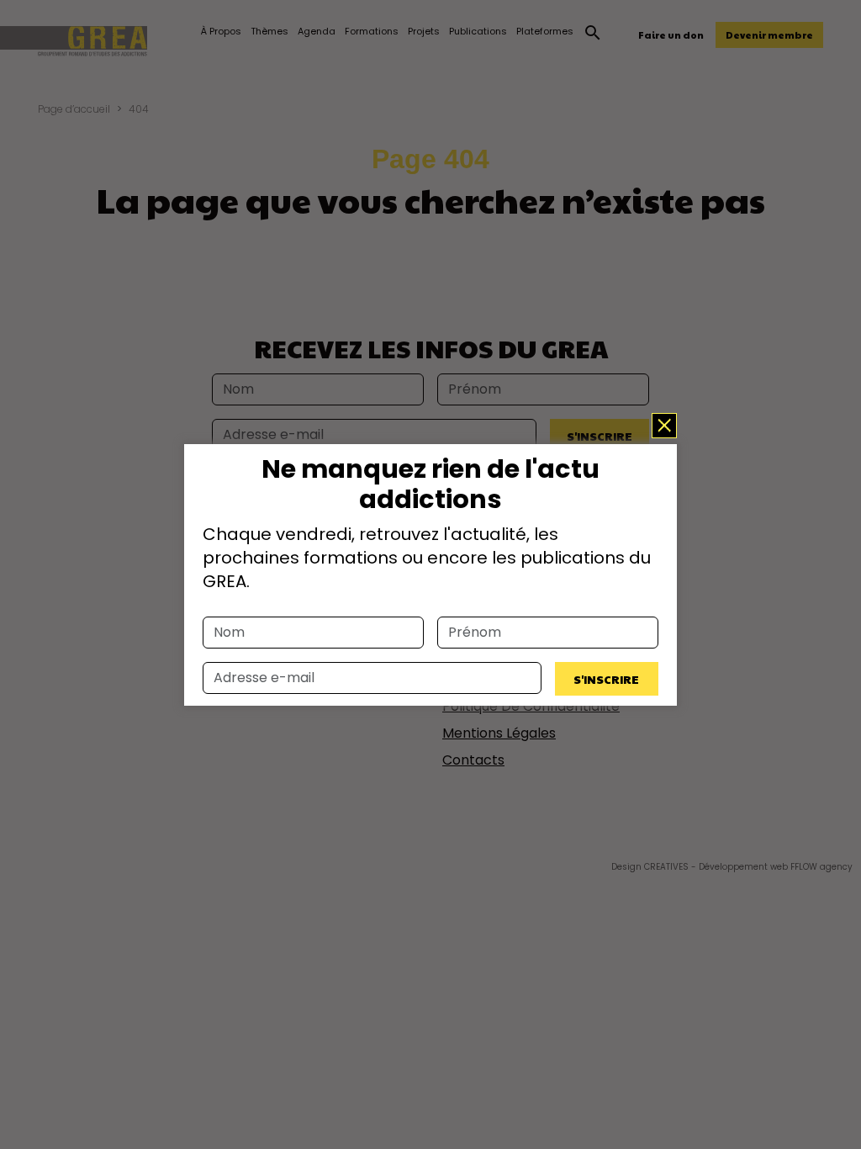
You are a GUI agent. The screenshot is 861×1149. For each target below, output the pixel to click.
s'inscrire (606, 678)
